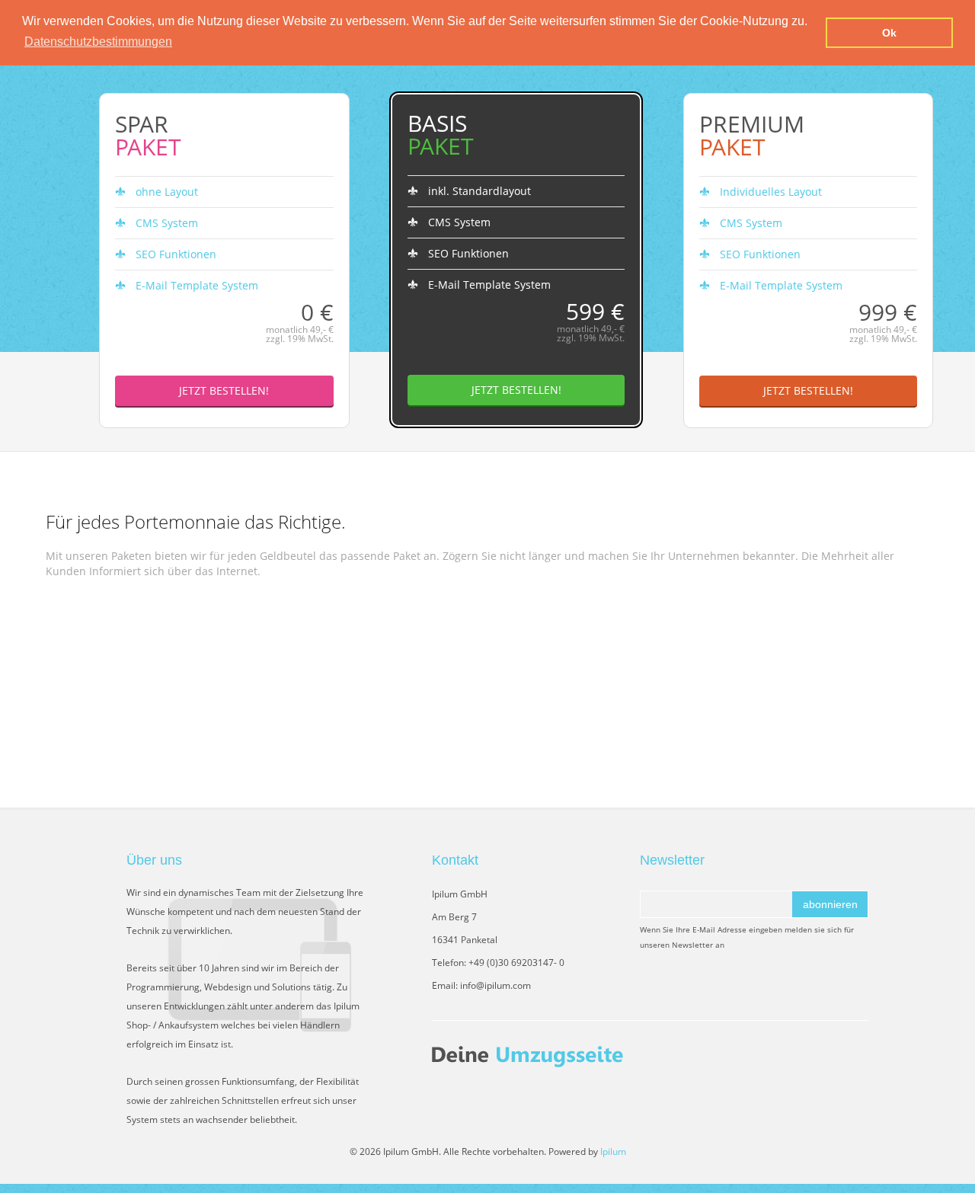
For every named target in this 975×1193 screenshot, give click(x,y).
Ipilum (613, 1151)
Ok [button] (889, 33)
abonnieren (830, 904)
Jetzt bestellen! (224, 390)
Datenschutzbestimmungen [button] (98, 41)
